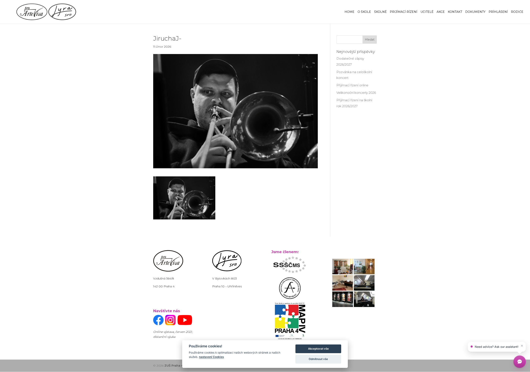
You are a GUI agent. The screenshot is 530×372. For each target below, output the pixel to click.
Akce (441, 12)
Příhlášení (498, 12)
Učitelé (427, 12)
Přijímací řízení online (352, 85)
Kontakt (455, 12)
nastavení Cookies (211, 357)
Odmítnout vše (318, 359)
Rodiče (517, 12)
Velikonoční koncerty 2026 (356, 93)
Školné (380, 12)
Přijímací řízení (403, 12)
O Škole (364, 12)
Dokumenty (475, 12)
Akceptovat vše (318, 348)
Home (349, 12)
